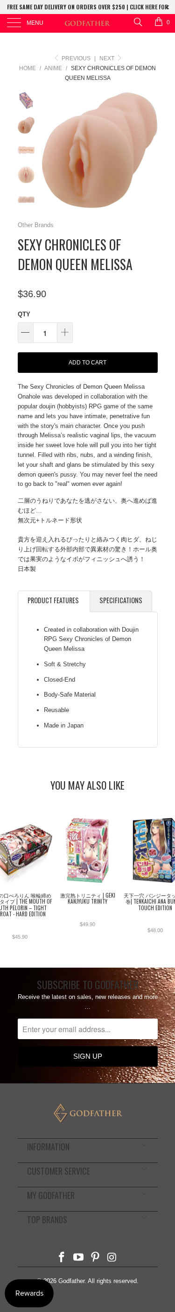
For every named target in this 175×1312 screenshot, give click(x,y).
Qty (24, 314)
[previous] (50, 150)
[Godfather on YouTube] (79, 1258)
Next (107, 58)
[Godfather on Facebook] (62, 1258)
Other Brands (36, 224)
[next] (149, 150)
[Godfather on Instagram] (112, 1258)
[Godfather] (88, 23)
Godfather (71, 1280)
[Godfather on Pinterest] (96, 1258)
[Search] (137, 22)
